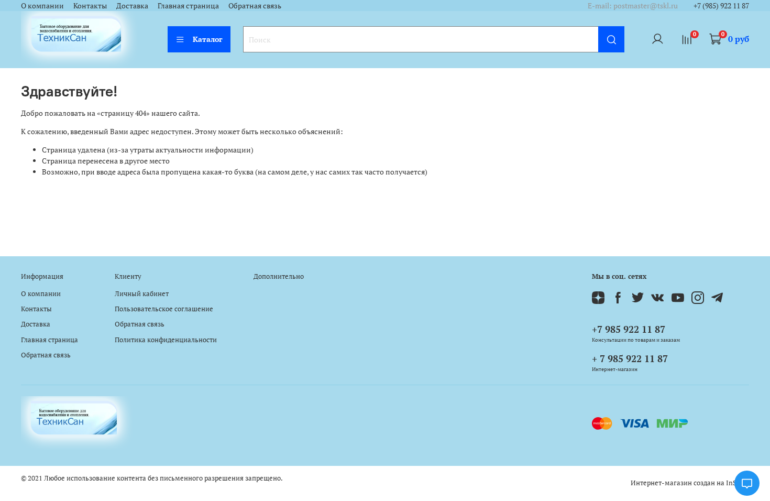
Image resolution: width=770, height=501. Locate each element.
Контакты (90, 5)
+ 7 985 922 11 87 (630, 358)
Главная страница (188, 5)
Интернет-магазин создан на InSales (690, 482)
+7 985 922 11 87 (628, 329)
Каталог (208, 39)
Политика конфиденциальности (166, 339)
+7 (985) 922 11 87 (721, 5)
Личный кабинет (142, 293)
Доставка (132, 5)
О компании (42, 5)
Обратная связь (254, 5)
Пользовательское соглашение (164, 308)
